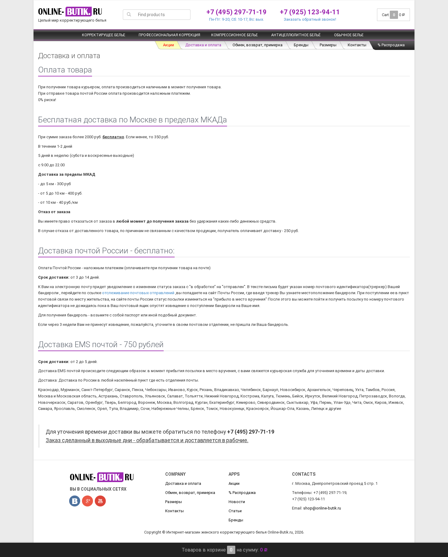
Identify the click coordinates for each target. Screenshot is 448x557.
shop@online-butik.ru (322, 508)
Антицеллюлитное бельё (296, 35)
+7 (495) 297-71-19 (236, 12)
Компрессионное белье (234, 35)
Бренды (301, 45)
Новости (237, 501)
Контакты (357, 45)
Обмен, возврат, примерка (258, 45)
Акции (168, 45)
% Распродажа (391, 45)
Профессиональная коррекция (169, 35)
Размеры (328, 45)
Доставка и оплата (203, 45)
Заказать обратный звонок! (310, 19)
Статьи (235, 511)
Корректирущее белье (103, 35)
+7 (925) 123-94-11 (310, 12)
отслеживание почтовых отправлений (138, 293)
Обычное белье (349, 35)
